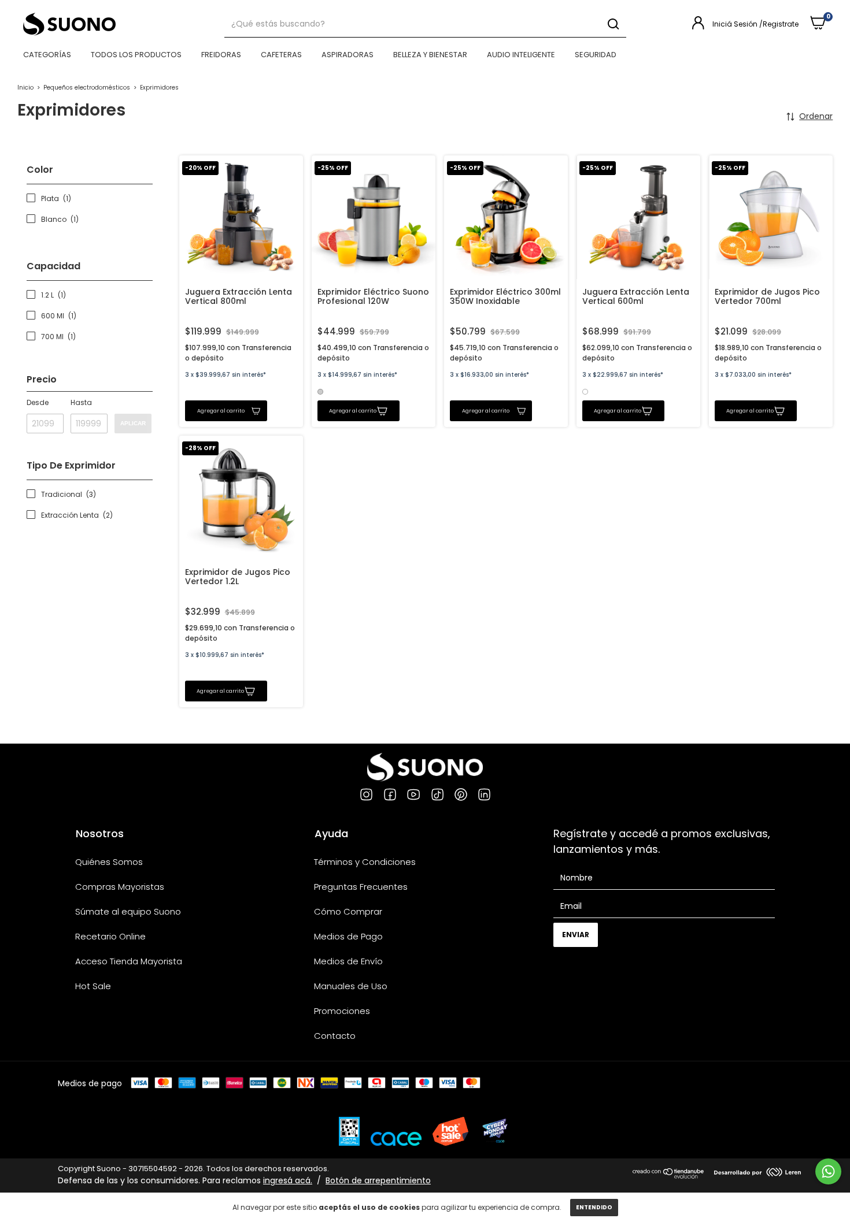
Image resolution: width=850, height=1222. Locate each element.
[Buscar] (612, 24)
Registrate (781, 24)
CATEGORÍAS (47, 54)
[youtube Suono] (413, 796)
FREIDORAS (221, 54)
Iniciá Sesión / (737, 24)
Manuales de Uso (350, 986)
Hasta (81, 402)
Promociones (342, 1011)
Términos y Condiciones (365, 862)
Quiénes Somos (109, 862)
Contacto (335, 1036)
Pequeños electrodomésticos (86, 87)
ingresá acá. (287, 1180)
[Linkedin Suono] (484, 796)
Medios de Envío (348, 961)
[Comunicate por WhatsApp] (828, 1171)
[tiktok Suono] (437, 796)
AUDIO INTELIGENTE (521, 54)
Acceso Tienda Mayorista (128, 961)
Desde (38, 402)
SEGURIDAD (595, 54)
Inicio (25, 87)
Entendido (594, 1207)
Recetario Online (110, 936)
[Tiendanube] (669, 1176)
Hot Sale (93, 986)
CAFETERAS (281, 54)
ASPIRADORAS (347, 54)
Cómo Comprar (348, 911)
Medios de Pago (348, 936)
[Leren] (757, 1173)
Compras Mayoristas (119, 887)
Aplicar (133, 423)
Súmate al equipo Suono (128, 911)
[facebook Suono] (390, 796)
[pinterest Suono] (461, 796)
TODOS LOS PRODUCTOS (136, 54)
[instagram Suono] (366, 796)
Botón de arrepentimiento (378, 1180)
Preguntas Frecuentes (361, 887)
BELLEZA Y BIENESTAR (430, 54)
